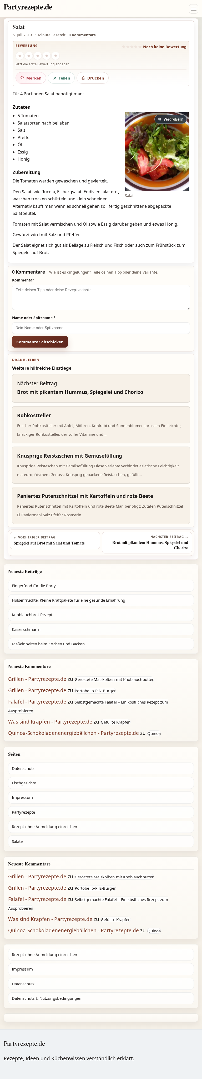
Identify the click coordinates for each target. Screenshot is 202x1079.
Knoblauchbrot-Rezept (32, 614)
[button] (157, 151)
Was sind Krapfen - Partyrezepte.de (50, 721)
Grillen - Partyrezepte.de (37, 679)
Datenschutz (23, 768)
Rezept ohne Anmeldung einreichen (44, 826)
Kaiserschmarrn (26, 629)
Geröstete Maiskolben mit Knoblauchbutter (114, 679)
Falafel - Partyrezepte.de (37, 701)
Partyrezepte (23, 812)
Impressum (22, 797)
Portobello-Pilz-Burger (95, 690)
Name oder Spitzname (34, 317)
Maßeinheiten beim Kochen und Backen (48, 643)
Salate (17, 841)
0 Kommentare (82, 34)
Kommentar (23, 280)
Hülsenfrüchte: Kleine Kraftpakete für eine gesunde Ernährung (68, 600)
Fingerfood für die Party (34, 585)
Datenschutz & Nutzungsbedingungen (46, 998)
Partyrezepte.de (28, 6)
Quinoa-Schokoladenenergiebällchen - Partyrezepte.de (73, 733)
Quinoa (154, 733)
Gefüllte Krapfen (115, 722)
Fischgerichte (24, 782)
